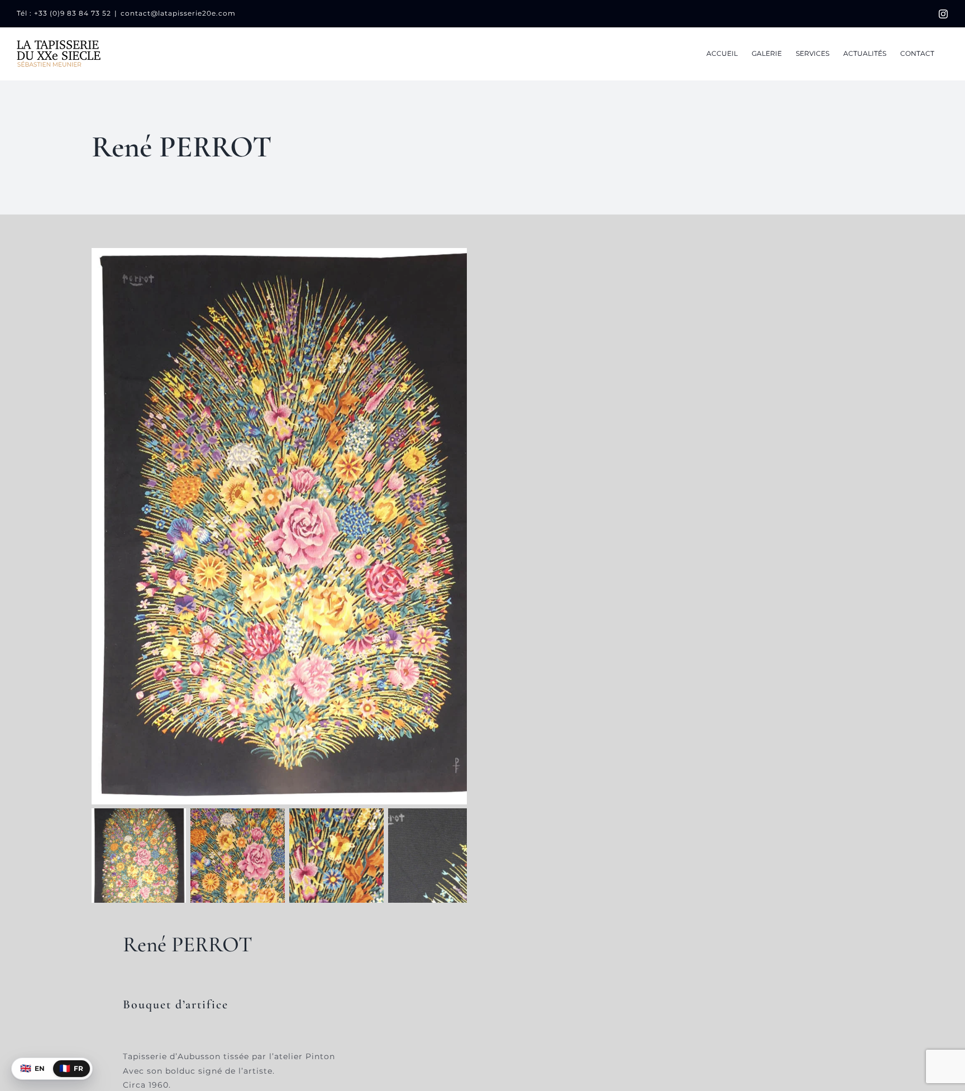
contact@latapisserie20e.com (178, 13)
